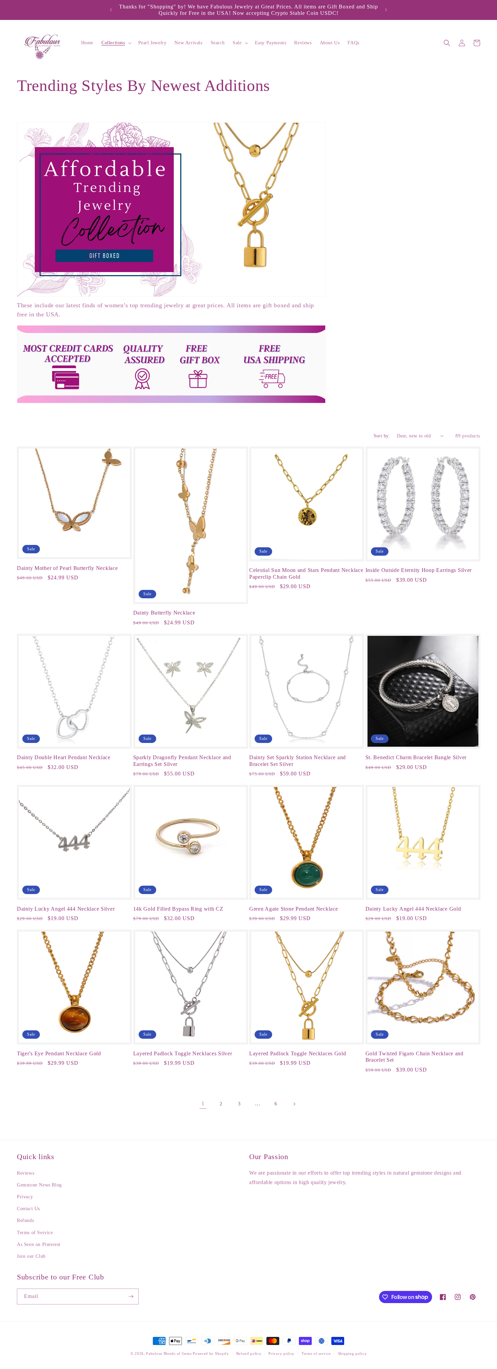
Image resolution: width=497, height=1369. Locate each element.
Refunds (25, 1220)
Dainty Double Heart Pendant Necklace (64, 757)
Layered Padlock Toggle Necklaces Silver (182, 1053)
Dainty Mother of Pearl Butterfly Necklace (67, 568)
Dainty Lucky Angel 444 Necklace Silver (66, 909)
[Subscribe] (130, 1296)
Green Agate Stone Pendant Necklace (293, 909)
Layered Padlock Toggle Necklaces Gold (297, 1053)
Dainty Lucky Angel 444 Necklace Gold (413, 909)
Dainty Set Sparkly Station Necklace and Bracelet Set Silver (297, 760)
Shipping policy (352, 1353)
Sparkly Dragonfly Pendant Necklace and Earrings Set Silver (182, 760)
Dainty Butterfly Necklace (164, 613)
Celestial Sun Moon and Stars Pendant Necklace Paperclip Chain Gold (306, 573)
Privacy (25, 1197)
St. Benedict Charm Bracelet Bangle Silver (416, 757)
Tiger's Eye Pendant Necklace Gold (59, 1053)
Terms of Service (35, 1232)
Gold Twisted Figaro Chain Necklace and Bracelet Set (414, 1057)
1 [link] (203, 1103)
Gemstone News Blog (39, 1184)
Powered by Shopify (211, 1353)
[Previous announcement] (110, 9)
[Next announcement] (386, 9)
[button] (115, 43)
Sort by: (382, 435)
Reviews (25, 1173)
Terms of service (316, 1353)
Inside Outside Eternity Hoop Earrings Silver (418, 570)
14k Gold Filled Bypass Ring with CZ (178, 909)
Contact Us (28, 1208)
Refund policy (249, 1353)
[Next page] (294, 1104)
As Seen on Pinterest (39, 1244)
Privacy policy (281, 1353)
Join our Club (31, 1256)
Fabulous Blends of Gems (169, 1353)
